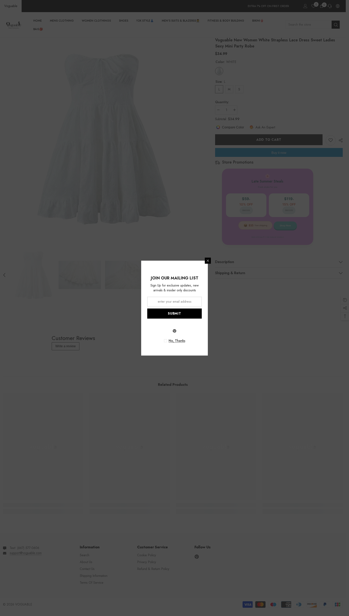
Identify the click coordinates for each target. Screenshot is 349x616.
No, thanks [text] (177, 341)
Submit (174, 313)
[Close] (208, 261)
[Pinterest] (174, 331)
